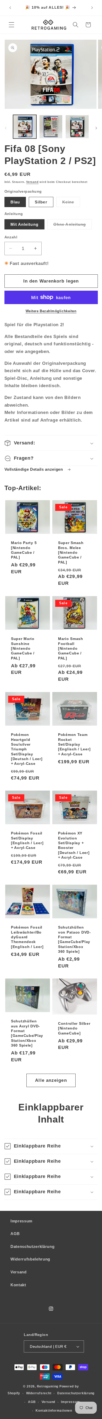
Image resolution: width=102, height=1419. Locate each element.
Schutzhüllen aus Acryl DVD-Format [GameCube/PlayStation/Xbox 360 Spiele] (27, 1033)
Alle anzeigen (51, 1080)
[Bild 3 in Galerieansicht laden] (77, 126)
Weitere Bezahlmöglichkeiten (51, 311)
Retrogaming (47, 1386)
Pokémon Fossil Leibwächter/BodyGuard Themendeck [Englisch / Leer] (27, 937)
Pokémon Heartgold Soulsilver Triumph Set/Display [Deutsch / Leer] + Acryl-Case (27, 749)
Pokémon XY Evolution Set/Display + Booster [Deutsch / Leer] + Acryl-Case (74, 845)
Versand (32, 181)
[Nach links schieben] (6, 128)
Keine (71, 203)
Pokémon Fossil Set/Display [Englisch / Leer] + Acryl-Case (27, 840)
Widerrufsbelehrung (30, 1259)
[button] (11, 24)
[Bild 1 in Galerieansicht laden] (24, 126)
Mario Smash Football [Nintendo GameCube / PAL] (70, 648)
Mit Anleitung (24, 224)
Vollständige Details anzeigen (34, 469)
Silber (41, 202)
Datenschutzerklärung (32, 1246)
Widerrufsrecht (39, 1393)
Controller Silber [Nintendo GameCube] (74, 1028)
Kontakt (18, 1285)
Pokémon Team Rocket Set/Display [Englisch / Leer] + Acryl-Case (74, 744)
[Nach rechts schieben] (96, 128)
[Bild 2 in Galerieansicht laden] (51, 126)
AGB (15, 1233)
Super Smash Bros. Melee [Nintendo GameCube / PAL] (71, 552)
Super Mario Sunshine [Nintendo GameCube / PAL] (23, 648)
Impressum (21, 1221)
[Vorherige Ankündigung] (10, 7)
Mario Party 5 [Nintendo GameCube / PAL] (24, 550)
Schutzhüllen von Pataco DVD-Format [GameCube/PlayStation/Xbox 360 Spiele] (74, 939)
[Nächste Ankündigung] (92, 7)
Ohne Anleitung (72, 225)
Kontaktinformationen (54, 1410)
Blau (15, 202)
